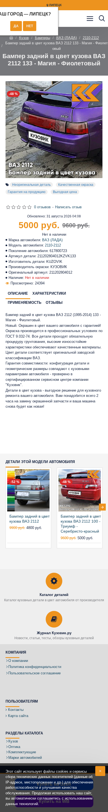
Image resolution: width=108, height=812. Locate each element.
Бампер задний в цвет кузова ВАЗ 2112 (29, 518)
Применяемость (24, 302)
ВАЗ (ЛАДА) (66, 38)
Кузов (24, 38)
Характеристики (49, 293)
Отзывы (54, 302)
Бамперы (42, 38)
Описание (18, 293)
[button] (5, 507)
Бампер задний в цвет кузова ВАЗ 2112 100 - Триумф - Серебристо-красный (81, 524)
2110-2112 (91, 38)
